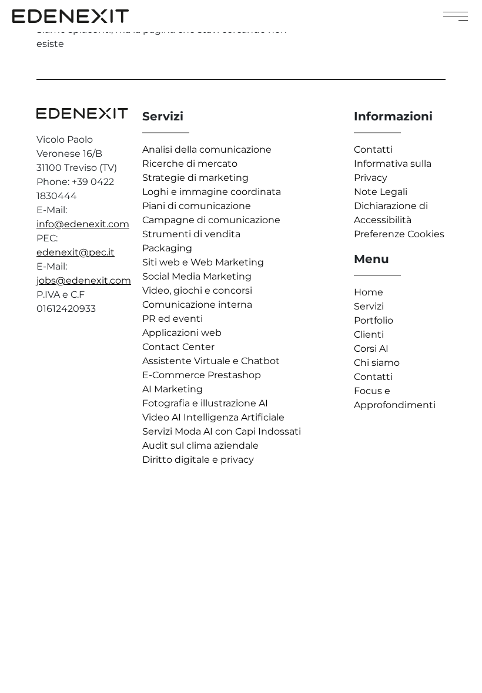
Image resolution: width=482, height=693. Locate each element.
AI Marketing (172, 389)
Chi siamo (377, 362)
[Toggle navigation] (455, 16)
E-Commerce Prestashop (201, 375)
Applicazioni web (182, 332)
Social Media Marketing (197, 276)
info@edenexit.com (82, 224)
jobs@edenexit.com (83, 280)
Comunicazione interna (197, 304)
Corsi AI (371, 348)
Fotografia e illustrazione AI (205, 403)
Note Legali (380, 191)
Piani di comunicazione (196, 205)
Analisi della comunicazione (207, 149)
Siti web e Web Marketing (203, 262)
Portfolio (373, 320)
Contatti (373, 149)
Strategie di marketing (195, 177)
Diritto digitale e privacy (198, 459)
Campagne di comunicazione (211, 220)
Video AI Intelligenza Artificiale (213, 417)
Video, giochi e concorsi (197, 290)
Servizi (369, 306)
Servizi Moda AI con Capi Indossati (221, 431)
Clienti (369, 334)
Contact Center (178, 346)
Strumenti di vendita (191, 234)
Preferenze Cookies (399, 234)
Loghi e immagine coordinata (211, 191)
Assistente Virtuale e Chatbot (211, 360)
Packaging (167, 248)
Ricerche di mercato (189, 163)
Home (368, 292)
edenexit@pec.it (75, 252)
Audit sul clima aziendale (200, 445)
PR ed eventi (172, 318)
